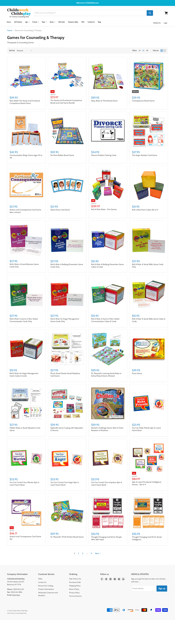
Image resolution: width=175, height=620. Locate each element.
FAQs (40, 579)
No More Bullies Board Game (62, 155)
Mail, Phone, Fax (75, 579)
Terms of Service (75, 596)
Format (34, 22)
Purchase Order (75, 582)
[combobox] (90, 13)
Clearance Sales (73, 22)
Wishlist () (157, 23)
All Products (18, 22)
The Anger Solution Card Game (144, 155)
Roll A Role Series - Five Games (104, 209)
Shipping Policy (75, 586)
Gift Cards (61, 22)
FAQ (82, 22)
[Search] (150, 13)
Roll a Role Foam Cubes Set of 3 (145, 210)
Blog (99, 22)
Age (26, 22)
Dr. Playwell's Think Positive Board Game (67, 537)
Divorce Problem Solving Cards (103, 155)
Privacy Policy (74, 593)
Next (97, 553)
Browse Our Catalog (45, 586)
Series (52, 22)
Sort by (12, 51)
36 (143, 50)
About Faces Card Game (60, 210)
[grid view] (161, 50)
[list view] (165, 50)
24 (139, 50)
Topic (43, 22)
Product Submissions (46, 589)
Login (165, 23)
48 (147, 50)
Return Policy (74, 589)
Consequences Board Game (143, 101)
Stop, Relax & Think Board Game (104, 101)
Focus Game (137, 373)
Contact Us (91, 22)
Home (9, 22)
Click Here (16, 595)
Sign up (161, 588)
